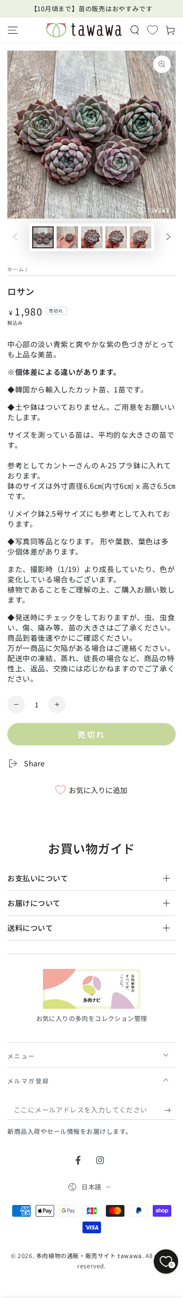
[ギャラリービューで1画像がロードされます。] (43, 237)
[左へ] (15, 237)
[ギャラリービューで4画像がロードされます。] (116, 237)
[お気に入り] (152, 29)
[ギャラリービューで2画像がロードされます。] (67, 237)
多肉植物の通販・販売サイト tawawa (89, 1255)
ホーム (15, 269)
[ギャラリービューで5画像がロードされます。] (140, 237)
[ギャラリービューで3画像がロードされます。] (91, 237)
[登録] (170, 1110)
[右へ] (168, 237)
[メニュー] (12, 30)
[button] (134, 30)
